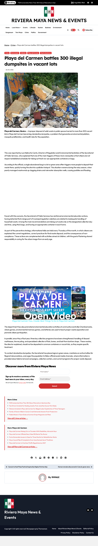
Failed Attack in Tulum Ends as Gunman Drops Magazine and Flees (30, 415)
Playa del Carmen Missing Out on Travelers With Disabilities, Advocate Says (33, 431)
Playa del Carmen (33, 53)
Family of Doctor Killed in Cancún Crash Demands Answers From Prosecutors (33, 412)
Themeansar (42, 529)
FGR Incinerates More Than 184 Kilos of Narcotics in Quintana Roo (29, 403)
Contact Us (90, 533)
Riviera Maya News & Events (49, 20)
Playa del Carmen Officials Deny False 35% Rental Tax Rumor (28, 434)
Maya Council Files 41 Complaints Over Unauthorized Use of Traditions (31, 440)
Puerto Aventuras (46, 53)
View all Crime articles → (17, 418)
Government (42, 32)
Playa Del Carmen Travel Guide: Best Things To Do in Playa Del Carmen (41, 289)
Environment (57, 27)
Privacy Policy (65, 533)
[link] (15, 289)
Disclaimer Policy (78, 533)
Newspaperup (31, 529)
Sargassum (9, 32)
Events (25, 27)
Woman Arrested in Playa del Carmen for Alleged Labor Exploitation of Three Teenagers (37, 409)
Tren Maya (18, 32)
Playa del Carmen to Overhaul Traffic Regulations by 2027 (27, 443)
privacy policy (22, 382)
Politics (33, 32)
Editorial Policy (88, 529)
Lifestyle (32, 27)
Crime (27, 32)
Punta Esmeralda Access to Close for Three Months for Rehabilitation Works (33, 437)
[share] (67, 288)
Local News (15, 27)
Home (8, 27)
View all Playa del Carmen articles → (22, 446)
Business (48, 27)
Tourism (40, 27)
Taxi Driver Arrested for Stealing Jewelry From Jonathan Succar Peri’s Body (33, 406)
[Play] (79, 305)
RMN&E (55, 477)
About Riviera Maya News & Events (69, 529)
